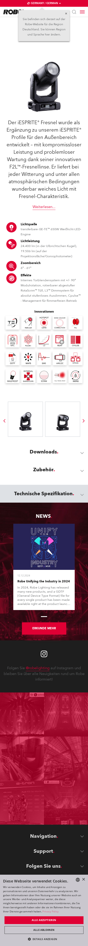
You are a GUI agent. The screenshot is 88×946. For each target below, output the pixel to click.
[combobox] (78, 880)
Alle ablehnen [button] (43, 930)
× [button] (83, 879)
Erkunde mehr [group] (44, 628)
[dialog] (44, 910)
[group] (4, 420)
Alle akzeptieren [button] (44, 920)
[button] (44, 939)
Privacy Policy (50, 911)
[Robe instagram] (44, 654)
